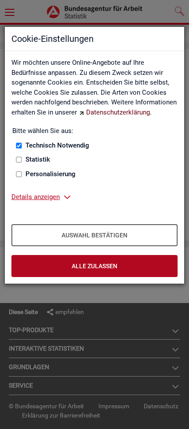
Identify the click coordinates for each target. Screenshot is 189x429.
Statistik (37, 159)
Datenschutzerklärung (118, 112)
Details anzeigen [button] (35, 197)
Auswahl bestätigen (94, 235)
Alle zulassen (94, 266)
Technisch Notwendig (57, 145)
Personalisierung (50, 174)
